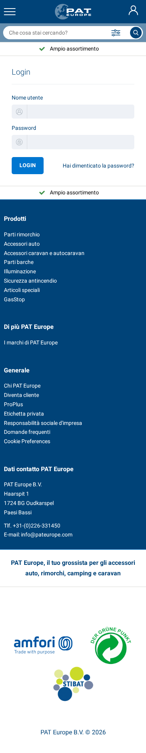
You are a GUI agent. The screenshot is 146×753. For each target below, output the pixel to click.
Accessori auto (22, 244)
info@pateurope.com (46, 534)
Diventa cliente (21, 395)
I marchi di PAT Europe (31, 342)
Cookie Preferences (27, 441)
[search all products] (136, 32)
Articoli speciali (22, 290)
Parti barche (18, 262)
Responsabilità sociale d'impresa (43, 423)
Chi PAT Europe (22, 386)
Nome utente (27, 97)
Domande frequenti (27, 432)
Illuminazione (20, 271)
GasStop (14, 299)
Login (27, 165)
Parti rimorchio (22, 234)
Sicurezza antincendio (30, 281)
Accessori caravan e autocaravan (44, 253)
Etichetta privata (24, 414)
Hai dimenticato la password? (98, 165)
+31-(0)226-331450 (36, 525)
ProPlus (13, 404)
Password (24, 128)
